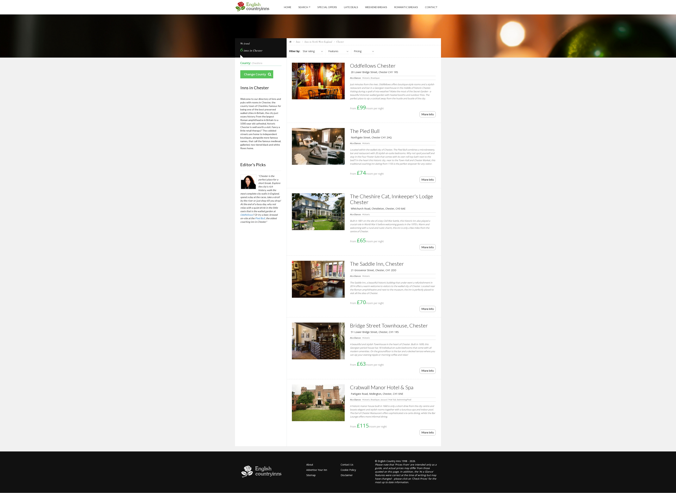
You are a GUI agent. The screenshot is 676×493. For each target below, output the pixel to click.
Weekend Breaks (376, 7)
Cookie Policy (348, 470)
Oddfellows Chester (373, 65)
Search (303, 7)
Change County (255, 74)
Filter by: (294, 51)
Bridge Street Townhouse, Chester (389, 325)
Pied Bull (260, 218)
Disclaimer (347, 475)
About (309, 464)
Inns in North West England (318, 41)
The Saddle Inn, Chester (377, 263)
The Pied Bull (365, 131)
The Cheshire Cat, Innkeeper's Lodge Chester (391, 199)
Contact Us (347, 464)
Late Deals (351, 7)
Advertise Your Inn (316, 470)
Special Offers (327, 7)
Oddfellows (246, 214)
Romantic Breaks (406, 7)
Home (287, 7)
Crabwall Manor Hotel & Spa (381, 387)
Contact (431, 7)
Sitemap (311, 475)
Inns (298, 41)
